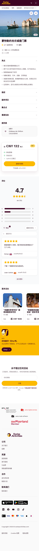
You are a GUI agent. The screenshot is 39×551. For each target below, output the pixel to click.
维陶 (13, 8)
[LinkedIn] (3, 509)
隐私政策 (27, 388)
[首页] (6, 3)
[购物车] (31, 3)
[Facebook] (8, 509)
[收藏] (31, 13)
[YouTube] (13, 509)
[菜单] (36, 3)
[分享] (36, 13)
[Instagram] (18, 509)
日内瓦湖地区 (5, 8)
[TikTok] (23, 509)
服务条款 (34, 388)
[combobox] (31, 228)
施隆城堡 (19, 8)
